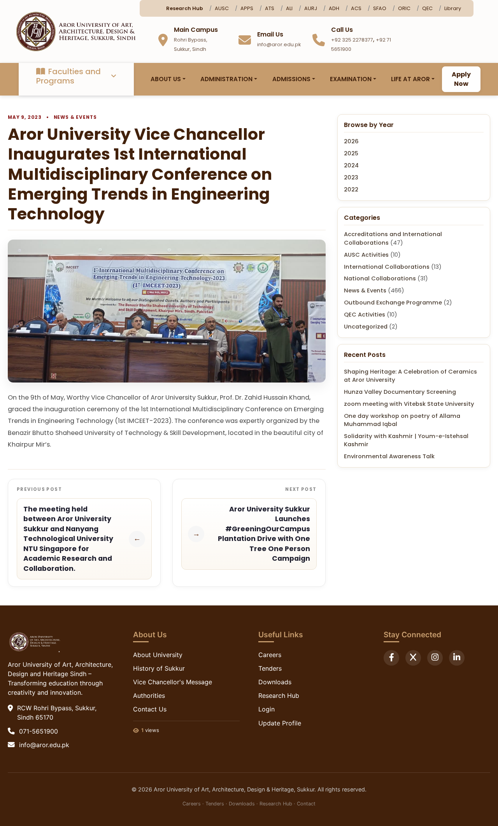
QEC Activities (364, 315)
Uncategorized (366, 327)
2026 (351, 142)
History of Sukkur (159, 668)
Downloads (274, 682)
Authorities (149, 695)
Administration (226, 79)
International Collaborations (387, 267)
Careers (269, 655)
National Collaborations (380, 279)
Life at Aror (410, 79)
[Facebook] (391, 658)
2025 (351, 154)
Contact (306, 804)
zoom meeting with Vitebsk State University (409, 404)
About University (157, 655)
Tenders (270, 668)
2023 (351, 178)
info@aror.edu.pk (44, 745)
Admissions (291, 79)
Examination (351, 79)
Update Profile (279, 723)
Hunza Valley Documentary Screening (400, 392)
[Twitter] (413, 658)
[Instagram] (435, 658)
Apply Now (461, 79)
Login (266, 709)
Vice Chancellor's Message (172, 682)
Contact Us (150, 709)
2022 (351, 189)
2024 (351, 166)
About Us (166, 79)
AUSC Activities (366, 255)
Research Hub (278, 695)
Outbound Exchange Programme (393, 303)
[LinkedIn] (457, 658)
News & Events (75, 117)
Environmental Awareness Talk (389, 457)
